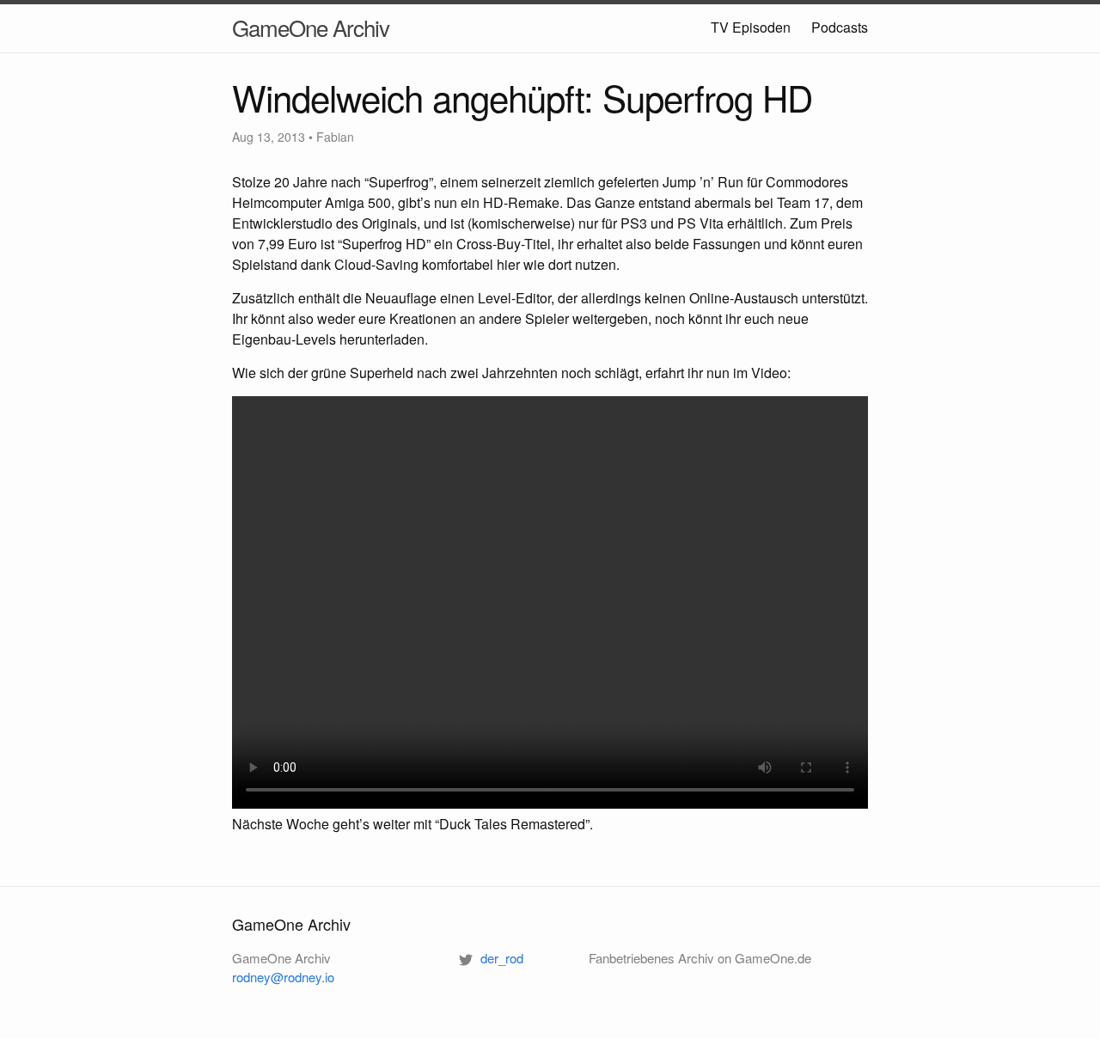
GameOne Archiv (310, 27)
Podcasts (839, 27)
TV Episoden (751, 27)
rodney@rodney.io (283, 977)
